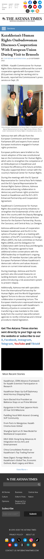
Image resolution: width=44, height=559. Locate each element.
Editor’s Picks (20, 497)
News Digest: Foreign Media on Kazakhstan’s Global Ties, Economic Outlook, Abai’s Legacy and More (20, 460)
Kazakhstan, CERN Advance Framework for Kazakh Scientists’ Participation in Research (21, 384)
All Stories (6, 492)
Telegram (7, 343)
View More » (22, 469)
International (21, 58)
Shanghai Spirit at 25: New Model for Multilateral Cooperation (20, 432)
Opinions (5, 501)
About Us (30, 535)
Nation (30, 497)
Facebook (10, 339)
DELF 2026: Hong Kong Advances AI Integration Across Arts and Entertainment (20, 442)
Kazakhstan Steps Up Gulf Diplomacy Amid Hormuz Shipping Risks (21, 393)
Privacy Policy (16, 535)
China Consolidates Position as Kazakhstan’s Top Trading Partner (19, 451)
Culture (5, 497)
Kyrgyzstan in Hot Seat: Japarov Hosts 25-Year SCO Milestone (21, 408)
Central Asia (33, 492)
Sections (11, 29)
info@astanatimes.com (28, 550)
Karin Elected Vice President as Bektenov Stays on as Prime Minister (20, 400)
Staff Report (8, 58)
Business (18, 492)
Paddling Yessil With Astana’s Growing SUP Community (21, 416)
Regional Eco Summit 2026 (20, 502)
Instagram (24, 339)
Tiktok (35, 343)
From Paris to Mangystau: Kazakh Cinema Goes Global (19, 424)
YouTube (19, 343)
